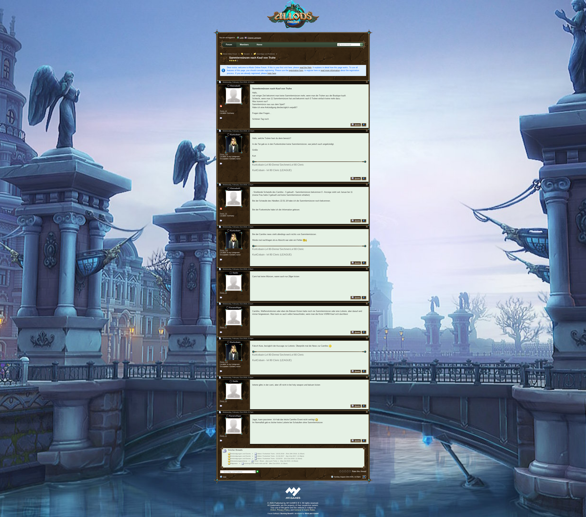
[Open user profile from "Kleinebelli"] (233, 96)
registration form (296, 70)
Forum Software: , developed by (293, 513)
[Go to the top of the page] (364, 124)
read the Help (305, 67)
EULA (273, 510)
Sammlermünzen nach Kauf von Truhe (252, 57)
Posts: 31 (223, 327)
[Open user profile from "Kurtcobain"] (233, 144)
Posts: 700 (224, 154)
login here (272, 73)
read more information (330, 70)
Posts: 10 (223, 111)
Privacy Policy (283, 510)
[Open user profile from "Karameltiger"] (233, 317)
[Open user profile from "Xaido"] (233, 283)
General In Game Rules (304, 510)
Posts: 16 (223, 293)
